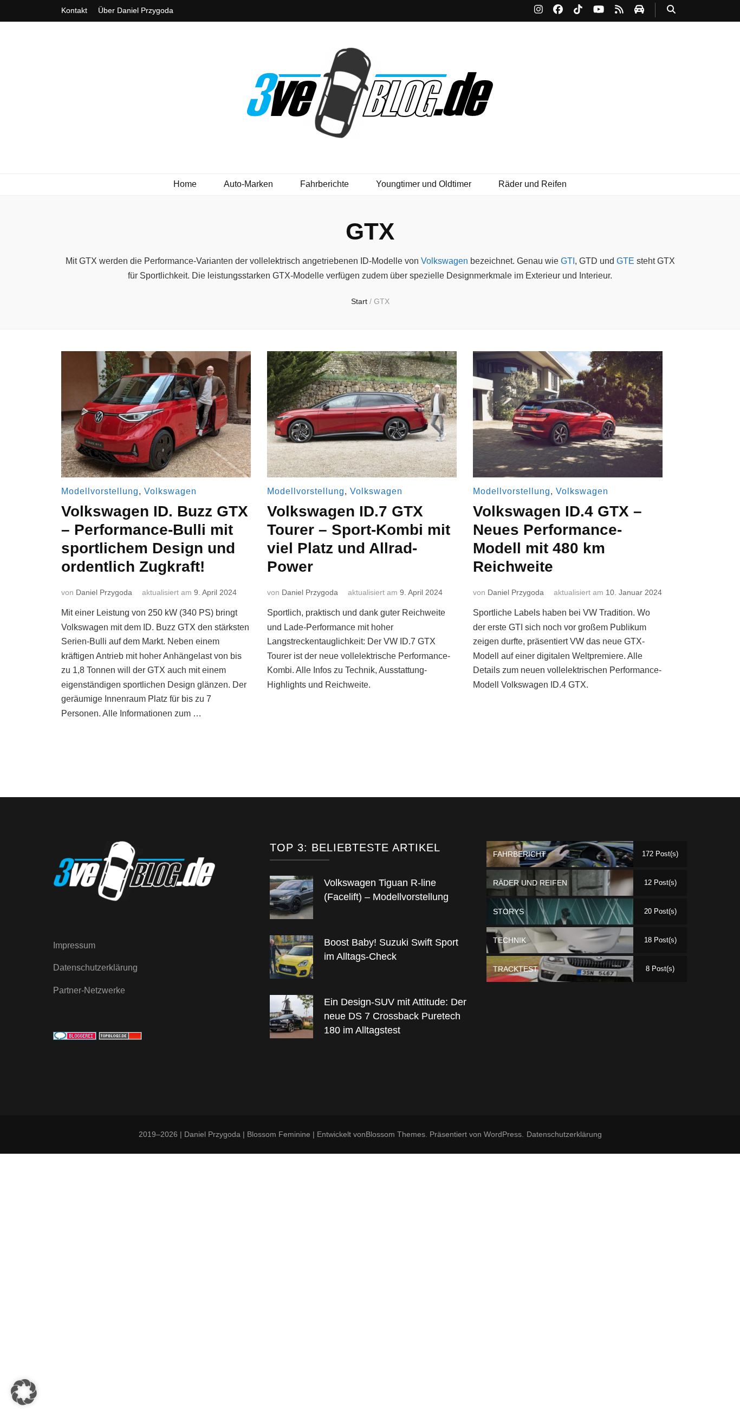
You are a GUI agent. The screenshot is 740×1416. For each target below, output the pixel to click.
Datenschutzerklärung (95, 967)
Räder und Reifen (532, 184)
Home (185, 184)
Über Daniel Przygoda (135, 10)
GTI (568, 261)
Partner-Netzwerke (89, 990)
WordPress (503, 1134)
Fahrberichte (324, 184)
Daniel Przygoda (104, 592)
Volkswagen (444, 261)
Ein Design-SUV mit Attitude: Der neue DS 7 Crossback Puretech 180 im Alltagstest (395, 1016)
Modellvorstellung (100, 491)
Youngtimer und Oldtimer (423, 184)
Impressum (74, 945)
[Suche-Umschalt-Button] (671, 10)
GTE (625, 261)
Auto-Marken (248, 184)
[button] (24, 1392)
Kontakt (74, 10)
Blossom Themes (395, 1134)
